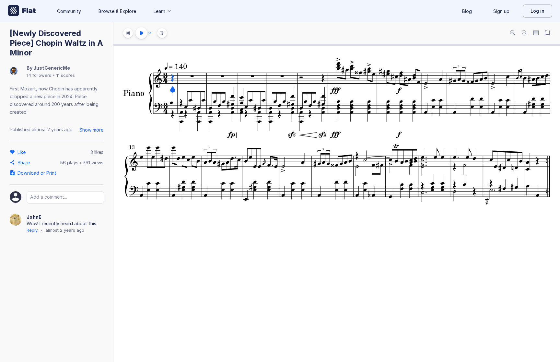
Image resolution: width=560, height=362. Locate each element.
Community (69, 11)
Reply (32, 230)
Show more (91, 130)
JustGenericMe (51, 68)
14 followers (39, 75)
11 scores (65, 75)
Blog (467, 11)
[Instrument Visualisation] (162, 33)
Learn (159, 11)
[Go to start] (128, 33)
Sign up (501, 11)
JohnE (34, 217)
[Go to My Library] (22, 11)
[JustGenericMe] (14, 71)
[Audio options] (149, 33)
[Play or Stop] (141, 33)
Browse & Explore (117, 11)
